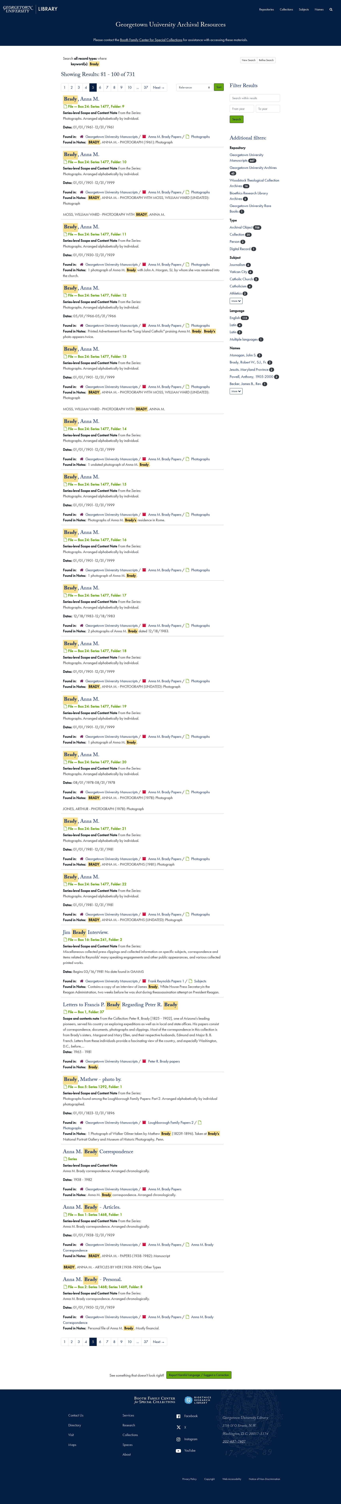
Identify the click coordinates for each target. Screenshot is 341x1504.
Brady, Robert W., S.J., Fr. (248, 362)
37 (146, 87)
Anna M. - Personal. (92, 1280)
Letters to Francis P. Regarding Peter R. (120, 1005)
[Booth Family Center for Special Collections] (154, 1399)
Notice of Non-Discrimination (264, 1479)
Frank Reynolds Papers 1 (166, 981)
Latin (233, 324)
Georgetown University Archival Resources (171, 25)
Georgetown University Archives (253, 167)
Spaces (127, 1445)
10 (129, 87)
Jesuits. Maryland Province (249, 369)
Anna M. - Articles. (92, 1208)
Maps (72, 1445)
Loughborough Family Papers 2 (171, 1122)
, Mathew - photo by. (93, 1080)
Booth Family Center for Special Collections (151, 39)
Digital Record (240, 248)
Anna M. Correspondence (98, 1152)
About (127, 1454)
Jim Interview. (86, 933)
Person (235, 241)
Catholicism (238, 286)
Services (128, 1415)
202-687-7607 (234, 1442)
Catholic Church (242, 279)
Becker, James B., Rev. (246, 383)
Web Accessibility (231, 1479)
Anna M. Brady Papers (164, 136)
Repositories (266, 9)
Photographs (200, 136)
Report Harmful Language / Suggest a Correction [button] (199, 1375)
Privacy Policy (189, 1479)
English (235, 317)
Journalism (238, 264)
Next (159, 87)
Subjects (304, 9)
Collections (286, 9)
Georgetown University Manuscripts (111, 136)
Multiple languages (244, 339)
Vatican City (239, 271)
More (234, 301)
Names (319, 9)
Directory (74, 1425)
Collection (237, 234)
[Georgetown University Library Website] (30, 8)
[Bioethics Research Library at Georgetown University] (197, 1399)
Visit (71, 1435)
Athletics (236, 293)
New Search (249, 60)
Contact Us (75, 1415)
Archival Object (241, 227)
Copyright (209, 1479)
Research (129, 1425)
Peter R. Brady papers (164, 1061)
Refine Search (266, 60)
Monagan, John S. (243, 355)
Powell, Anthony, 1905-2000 (252, 376)
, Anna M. (81, 99)
